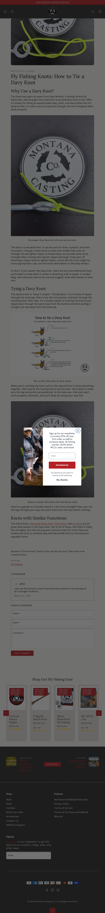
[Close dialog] (78, 431)
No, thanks (62, 479)
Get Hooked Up (62, 465)
